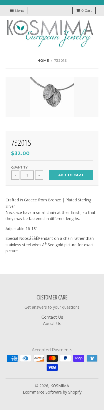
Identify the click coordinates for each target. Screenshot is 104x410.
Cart (86, 10)
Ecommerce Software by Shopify (52, 392)
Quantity (19, 167)
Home (43, 60)
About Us (52, 323)
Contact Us (52, 317)
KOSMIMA (59, 385)
